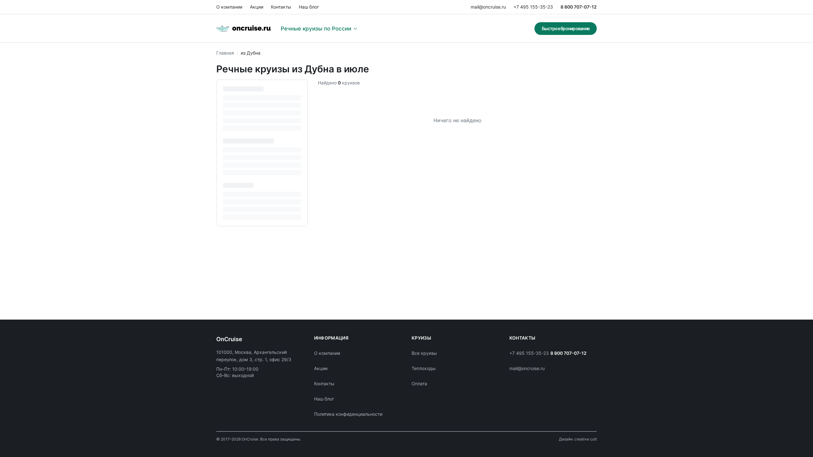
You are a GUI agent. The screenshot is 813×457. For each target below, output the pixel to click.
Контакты (281, 7)
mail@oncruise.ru (488, 7)
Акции (256, 7)
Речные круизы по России (316, 28)
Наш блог (309, 7)
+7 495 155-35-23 (533, 7)
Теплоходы (424, 368)
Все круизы (424, 353)
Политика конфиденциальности (348, 414)
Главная (225, 53)
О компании (229, 7)
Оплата (419, 383)
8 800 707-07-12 (579, 7)
